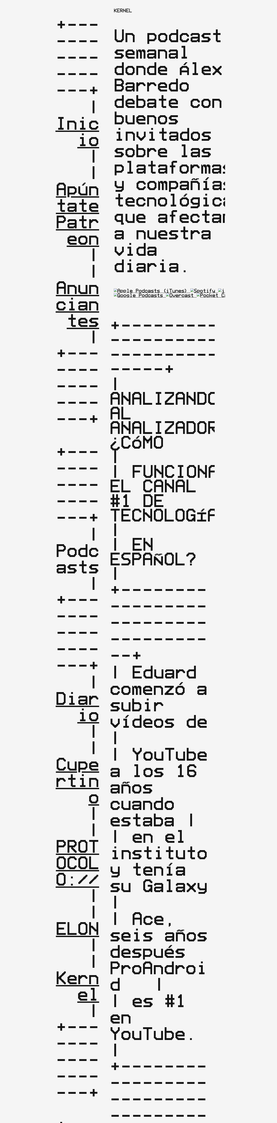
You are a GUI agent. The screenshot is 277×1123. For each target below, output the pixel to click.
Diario (77, 706)
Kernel (77, 985)
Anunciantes (77, 304)
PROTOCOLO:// (77, 862)
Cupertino (77, 780)
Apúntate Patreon (83, 213)
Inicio (77, 131)
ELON (77, 928)
